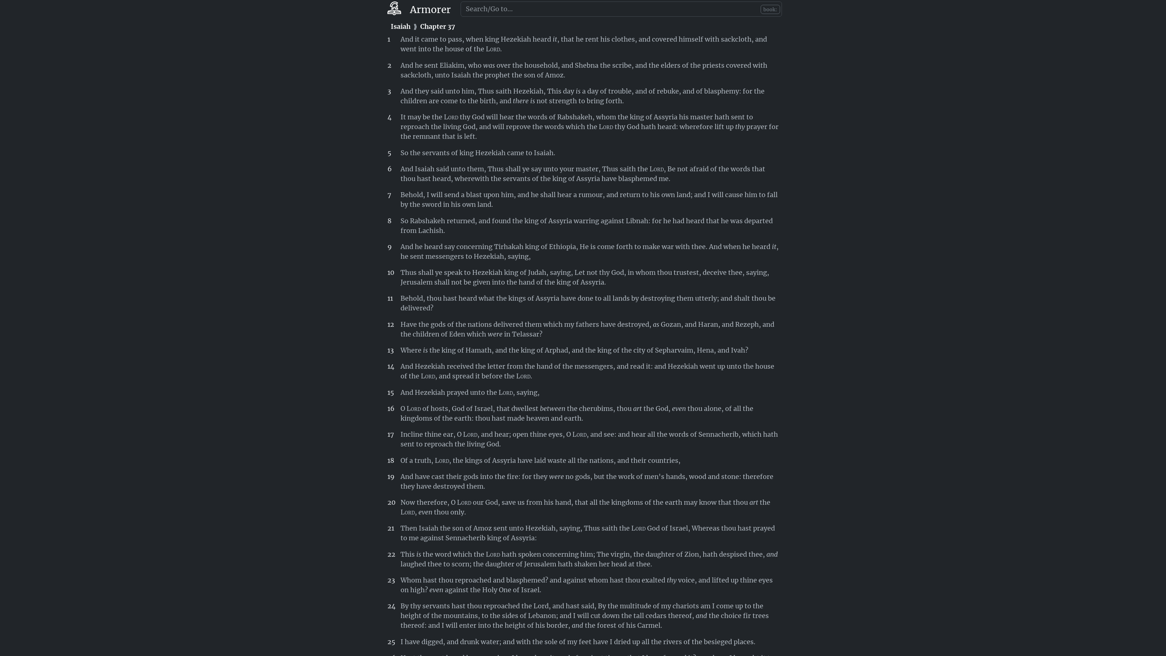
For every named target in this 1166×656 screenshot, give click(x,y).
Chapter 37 (437, 26)
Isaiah (401, 26)
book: (770, 9)
